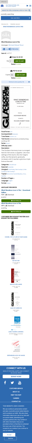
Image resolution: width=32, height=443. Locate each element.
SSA (11, 131)
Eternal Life (10, 174)
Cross (24, 174)
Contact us (16, 401)
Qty (8, 61)
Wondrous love (13, 136)
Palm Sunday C (11, 171)
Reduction (15, 134)
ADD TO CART (19, 61)
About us (16, 392)
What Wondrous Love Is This (11, 203)
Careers (16, 398)
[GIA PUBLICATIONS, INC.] (2, 5)
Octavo (8, 183)
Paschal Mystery (17, 174)
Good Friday (11, 169)
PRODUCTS (4, 24)
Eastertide (10, 167)
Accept (9, 435)
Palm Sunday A (19, 169)
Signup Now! (16, 376)
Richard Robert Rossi (16, 45)
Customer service (16, 388)
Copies (8, 75)
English (10, 180)
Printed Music (15, 24)
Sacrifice (3, 176)
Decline (10, 438)
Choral (8, 143)
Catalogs (4, 1)
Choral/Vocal (12, 164)
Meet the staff (16, 395)
